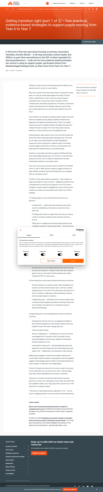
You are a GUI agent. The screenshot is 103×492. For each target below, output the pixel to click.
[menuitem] (85, 9)
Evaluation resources (12, 453)
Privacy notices (10, 470)
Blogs (13, 9)
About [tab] (74, 235)
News (7, 9)
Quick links (10, 442)
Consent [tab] (29, 235)
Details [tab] (51, 235)
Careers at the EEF (11, 446)
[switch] (43, 254)
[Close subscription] (96, 489)
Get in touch (9, 450)
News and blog (10, 467)
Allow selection (51, 260)
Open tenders (10, 460)
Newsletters (9, 463)
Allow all (73, 260)
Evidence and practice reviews (15, 456)
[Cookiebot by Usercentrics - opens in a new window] (77, 230)
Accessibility (10, 473)
